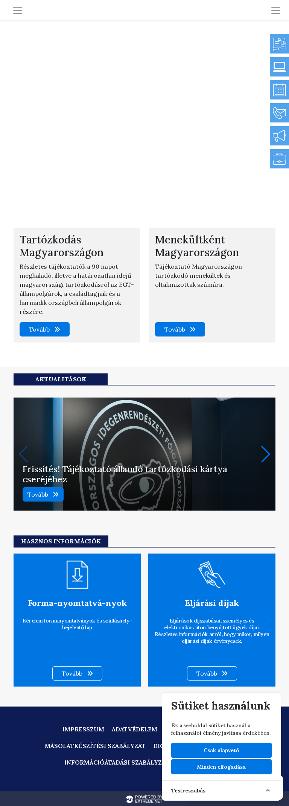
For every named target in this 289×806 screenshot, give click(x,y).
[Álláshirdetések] (279, 158)
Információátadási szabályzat (116, 762)
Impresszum (83, 729)
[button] (265, 454)
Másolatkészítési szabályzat (95, 745)
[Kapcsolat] (279, 112)
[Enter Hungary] (279, 66)
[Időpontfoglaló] (279, 89)
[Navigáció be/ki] (276, 10)
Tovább (40, 329)
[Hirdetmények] (279, 135)
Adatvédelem (134, 729)
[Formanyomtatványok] (279, 44)
